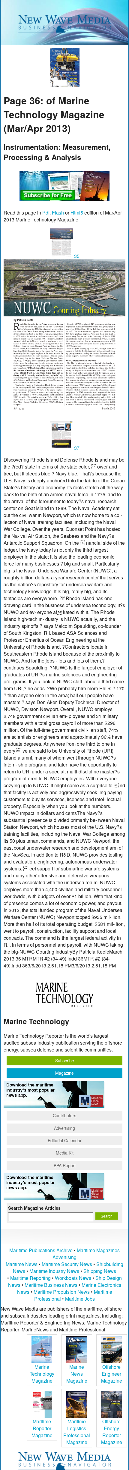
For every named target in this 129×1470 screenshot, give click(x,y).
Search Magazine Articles (34, 1208)
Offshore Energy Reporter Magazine (111, 1432)
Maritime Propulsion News (62, 1291)
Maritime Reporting (30, 1277)
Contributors (64, 1115)
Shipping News (99, 1271)
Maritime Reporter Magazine (42, 1428)
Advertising (64, 1128)
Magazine (64, 1073)
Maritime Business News (52, 1284)
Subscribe (64, 1061)
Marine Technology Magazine (42, 1373)
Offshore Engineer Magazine (111, 1373)
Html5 (76, 212)
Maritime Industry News (54, 1271)
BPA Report (65, 1165)
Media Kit (65, 1153)
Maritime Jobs (80, 1298)
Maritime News (22, 1264)
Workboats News (73, 1277)
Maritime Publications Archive (41, 1250)
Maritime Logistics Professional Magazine (76, 1432)
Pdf (46, 212)
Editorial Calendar (65, 1140)
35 (76, 255)
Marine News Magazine (76, 1373)
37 (76, 447)
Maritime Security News (67, 1264)
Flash (58, 212)
